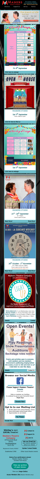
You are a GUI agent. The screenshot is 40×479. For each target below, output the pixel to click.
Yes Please (20, 417)
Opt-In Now (31, 421)
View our (20, 471)
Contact (33, 320)
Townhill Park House (20, 460)
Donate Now (20, 401)
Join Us (26, 6)
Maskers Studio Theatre (20, 459)
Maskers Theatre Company (11, 437)
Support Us (16, 6)
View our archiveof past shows (20, 466)
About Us (7, 6)
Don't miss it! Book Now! (31, 20)
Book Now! (31, 221)
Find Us (33, 6)
